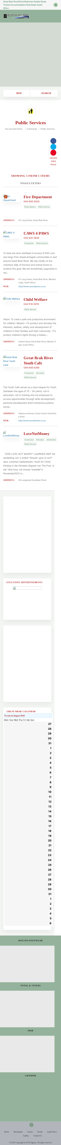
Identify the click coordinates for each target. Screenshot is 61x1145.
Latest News (52, 1132)
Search (46, 93)
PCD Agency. (31, 1142)
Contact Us (37, 1136)
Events (40, 1132)
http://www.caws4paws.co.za (32, 286)
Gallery (26, 1136)
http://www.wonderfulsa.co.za (32, 420)
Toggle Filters (30, 183)
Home (19, 129)
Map (18, 93)
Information (18, 1132)
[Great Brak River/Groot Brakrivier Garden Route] (16, 16)
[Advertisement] (30, 54)
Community (32, 129)
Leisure (30, 1132)
